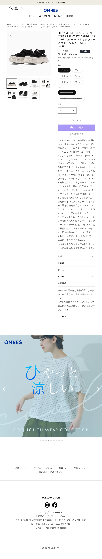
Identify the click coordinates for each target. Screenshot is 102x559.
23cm (78, 71)
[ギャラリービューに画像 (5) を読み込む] (12, 95)
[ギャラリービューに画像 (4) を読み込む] (46, 83)
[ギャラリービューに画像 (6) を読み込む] (23, 95)
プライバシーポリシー (43, 468)
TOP (32, 16)
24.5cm (65, 82)
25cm (78, 82)
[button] (5, 8)
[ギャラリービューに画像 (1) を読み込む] (12, 83)
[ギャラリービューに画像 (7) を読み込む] (34, 95)
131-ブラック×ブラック (72, 99)
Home (9, 24)
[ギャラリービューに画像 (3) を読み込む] (34, 83)
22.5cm (65, 71)
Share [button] (63, 316)
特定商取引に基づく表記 (51, 472)
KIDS (69, 16)
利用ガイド (64, 468)
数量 (59, 104)
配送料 (65, 58)
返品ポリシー (21, 468)
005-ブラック (67, 93)
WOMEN (44, 16)
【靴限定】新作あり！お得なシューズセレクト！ (42, 24)
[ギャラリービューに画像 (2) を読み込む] (23, 83)
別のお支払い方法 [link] (76, 134)
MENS (58, 16)
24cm (78, 76)
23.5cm (65, 76)
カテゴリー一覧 (18, 24)
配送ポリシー (80, 468)
